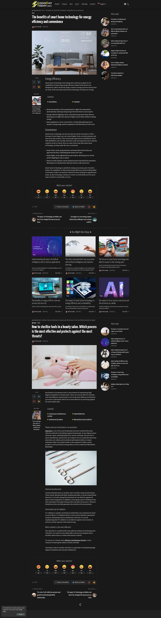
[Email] (39, 87)
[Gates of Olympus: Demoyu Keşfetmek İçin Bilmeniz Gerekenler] (105, 65)
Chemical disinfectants (79, 414)
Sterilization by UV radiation (56, 419)
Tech (33, 13)
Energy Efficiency (53, 102)
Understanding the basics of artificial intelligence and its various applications (119, 341)
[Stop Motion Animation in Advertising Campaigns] (105, 75)
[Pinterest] (34, 87)
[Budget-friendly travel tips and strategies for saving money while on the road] (105, 54)
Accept (20, 614)
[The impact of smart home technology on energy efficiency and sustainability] (80, 288)
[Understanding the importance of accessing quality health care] (105, 43)
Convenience (77, 102)
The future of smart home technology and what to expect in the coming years (36, 110)
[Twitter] (39, 82)
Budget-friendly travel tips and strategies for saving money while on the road (119, 53)
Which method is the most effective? (83, 419)
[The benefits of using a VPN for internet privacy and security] (47, 288)
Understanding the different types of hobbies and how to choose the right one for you (119, 363)
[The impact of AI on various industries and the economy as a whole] (114, 288)
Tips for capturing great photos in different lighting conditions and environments (119, 31)
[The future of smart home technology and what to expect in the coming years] (36, 100)
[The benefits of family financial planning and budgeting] (105, 21)
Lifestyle (34, 323)
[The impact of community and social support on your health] (105, 331)
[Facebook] (34, 82)
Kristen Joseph (37, 26)
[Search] (127, 4)
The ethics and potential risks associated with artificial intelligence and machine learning (79, 262)
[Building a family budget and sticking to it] (105, 386)
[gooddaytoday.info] (42, 4)
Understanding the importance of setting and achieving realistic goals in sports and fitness (120, 352)
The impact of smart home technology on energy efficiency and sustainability (119, 375)
